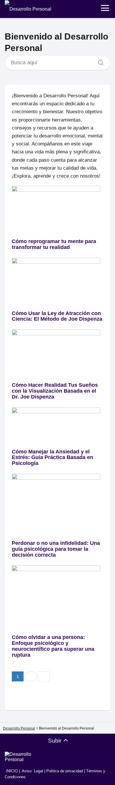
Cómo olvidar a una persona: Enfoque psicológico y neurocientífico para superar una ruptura (53, 646)
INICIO (11, 771)
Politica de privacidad (64, 771)
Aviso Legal (32, 771)
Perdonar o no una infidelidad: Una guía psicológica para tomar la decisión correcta (56, 549)
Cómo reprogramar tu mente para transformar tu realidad (54, 244)
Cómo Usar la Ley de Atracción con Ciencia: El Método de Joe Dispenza (57, 316)
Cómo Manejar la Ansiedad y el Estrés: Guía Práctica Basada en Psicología (52, 457)
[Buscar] (98, 61)
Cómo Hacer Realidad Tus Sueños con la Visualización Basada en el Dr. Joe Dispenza (55, 391)
